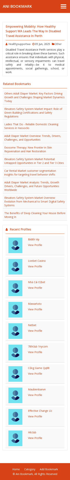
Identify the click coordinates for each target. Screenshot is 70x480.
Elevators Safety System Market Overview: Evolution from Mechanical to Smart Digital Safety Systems (34, 201)
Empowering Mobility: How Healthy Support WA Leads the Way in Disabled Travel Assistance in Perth (33, 31)
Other (58, 44)
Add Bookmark (49, 469)
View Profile (35, 245)
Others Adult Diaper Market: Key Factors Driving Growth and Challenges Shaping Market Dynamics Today (34, 97)
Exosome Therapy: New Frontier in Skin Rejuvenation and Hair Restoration (28, 149)
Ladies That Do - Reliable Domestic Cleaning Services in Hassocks (31, 126)
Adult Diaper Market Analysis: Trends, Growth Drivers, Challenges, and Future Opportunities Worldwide (31, 186)
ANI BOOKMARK (17, 6)
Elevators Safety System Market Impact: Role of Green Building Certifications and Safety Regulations (33, 112)
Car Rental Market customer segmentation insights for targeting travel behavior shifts (30, 172)
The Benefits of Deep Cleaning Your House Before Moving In (35, 215)
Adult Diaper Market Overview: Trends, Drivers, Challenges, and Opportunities (32, 137)
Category (29, 469)
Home (16, 469)
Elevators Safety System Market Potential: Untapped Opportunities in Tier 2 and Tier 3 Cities (34, 161)
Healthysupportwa (19, 44)
